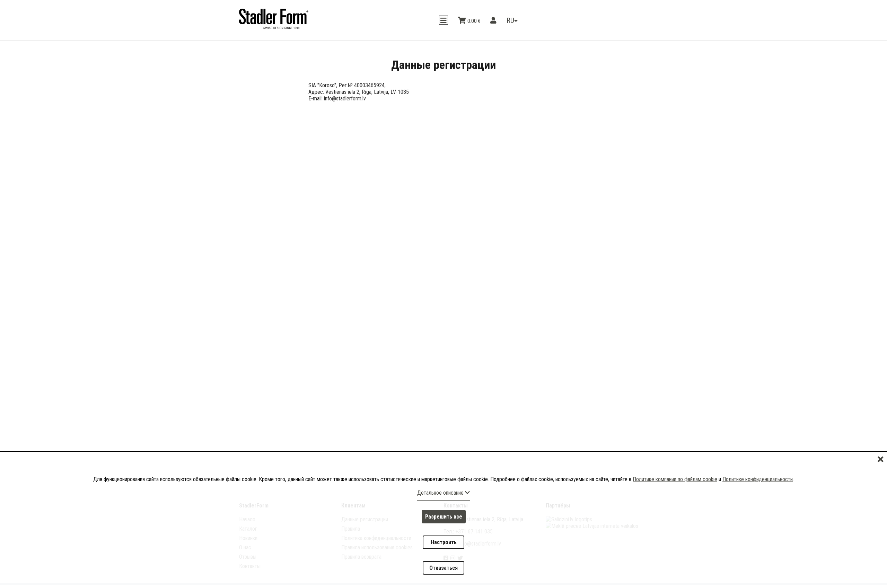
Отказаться (443, 572)
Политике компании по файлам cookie (675, 504)
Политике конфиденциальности (757, 504)
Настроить (444, 554)
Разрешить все (443, 537)
